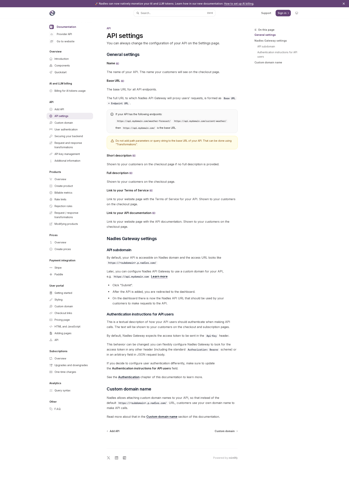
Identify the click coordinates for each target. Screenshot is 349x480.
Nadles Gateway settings (270, 40)
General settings (265, 34)
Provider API (64, 34)
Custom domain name (268, 62)
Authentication (129, 377)
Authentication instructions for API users (277, 54)
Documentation (66, 26)
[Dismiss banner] (343, 3)
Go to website (66, 41)
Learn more (159, 276)
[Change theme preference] (297, 13)
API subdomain (266, 46)
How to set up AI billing (238, 3)
